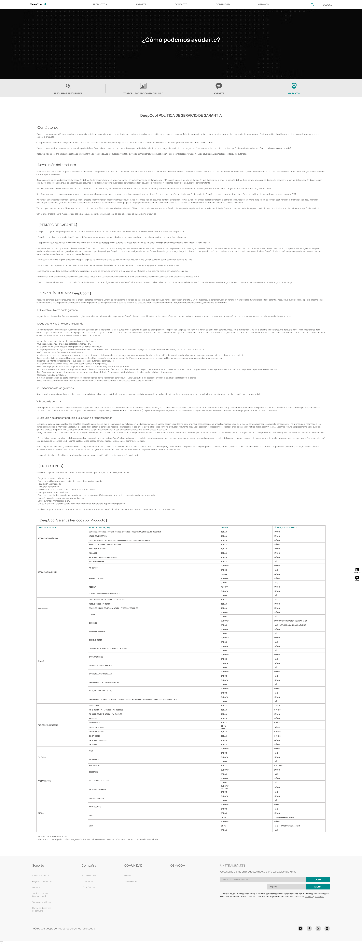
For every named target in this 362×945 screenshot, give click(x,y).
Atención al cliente (40, 875)
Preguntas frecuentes (42, 881)
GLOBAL (327, 4)
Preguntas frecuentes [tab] (68, 93)
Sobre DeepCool (89, 875)
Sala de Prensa (130, 881)
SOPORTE (140, 4)
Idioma (317, 886)
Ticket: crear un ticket (204, 142)
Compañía (89, 865)
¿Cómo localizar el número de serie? (275, 148)
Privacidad (319, 896)
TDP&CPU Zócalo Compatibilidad (143, 93)
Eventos (127, 875)
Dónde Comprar (89, 887)
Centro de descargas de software (41, 909)
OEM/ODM (263, 4)
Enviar (318, 879)
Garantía (36, 887)
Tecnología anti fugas (41, 902)
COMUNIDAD (223, 4)
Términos (309, 896)
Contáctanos (87, 881)
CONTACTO (181, 4)
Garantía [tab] (294, 93)
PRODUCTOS (100, 4)
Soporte (38, 865)
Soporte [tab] (218, 93)
